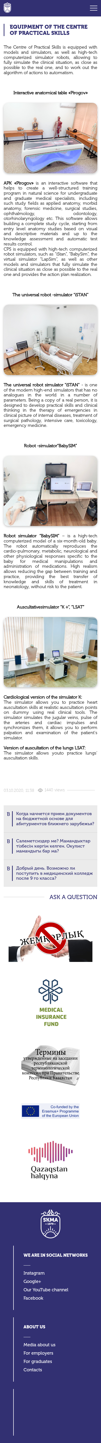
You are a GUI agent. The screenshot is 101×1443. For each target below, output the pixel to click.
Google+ (32, 1281)
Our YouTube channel (46, 1290)
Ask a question (73, 897)
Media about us (39, 1345)
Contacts (33, 1370)
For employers (38, 1353)
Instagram (34, 1273)
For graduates (38, 1361)
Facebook (33, 1298)
